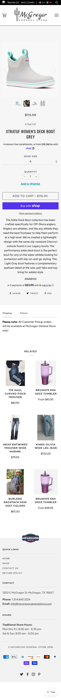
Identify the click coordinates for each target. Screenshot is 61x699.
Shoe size (30, 156)
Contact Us (10, 568)
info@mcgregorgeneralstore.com (31, 603)
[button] (30, 285)
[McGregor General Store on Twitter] (21, 674)
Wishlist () (13, 2)
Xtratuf (30, 124)
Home (6, 558)
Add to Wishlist (30, 183)
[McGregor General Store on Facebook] (27, 674)
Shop (5, 563)
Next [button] (53, 70)
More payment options (30, 213)
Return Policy (12, 573)
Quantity (30, 171)
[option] (30, 70)
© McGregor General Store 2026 (30, 647)
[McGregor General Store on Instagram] (33, 674)
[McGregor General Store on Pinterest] (39, 674)
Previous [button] (8, 70)
